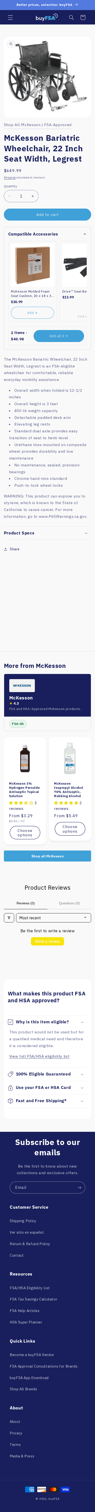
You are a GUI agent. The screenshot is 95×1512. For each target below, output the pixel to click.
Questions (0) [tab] (69, 903)
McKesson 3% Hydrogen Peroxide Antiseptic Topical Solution (24, 789)
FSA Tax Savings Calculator (33, 1299)
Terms (15, 1444)
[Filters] (9, 917)
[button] (10, 17)
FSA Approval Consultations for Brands (43, 1366)
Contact (17, 1255)
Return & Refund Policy (30, 1243)
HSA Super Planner (26, 1322)
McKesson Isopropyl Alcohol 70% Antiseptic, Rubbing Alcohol (68, 789)
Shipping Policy (23, 1220)
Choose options (25, 832)
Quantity (10, 186)
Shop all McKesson (47, 856)
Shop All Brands (23, 1389)
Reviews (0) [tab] (26, 903)
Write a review (47, 941)
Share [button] (15, 549)
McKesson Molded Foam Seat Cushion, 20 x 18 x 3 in (31, 293)
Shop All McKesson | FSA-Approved (38, 124)
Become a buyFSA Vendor (32, 1354)
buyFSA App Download (29, 1377)
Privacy (16, 1433)
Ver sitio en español (27, 1232)
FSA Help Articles (25, 1310)
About (15, 1421)
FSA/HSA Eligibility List (30, 1288)
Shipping (10, 177)
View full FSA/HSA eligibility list (39, 1056)
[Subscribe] (79, 1187)
